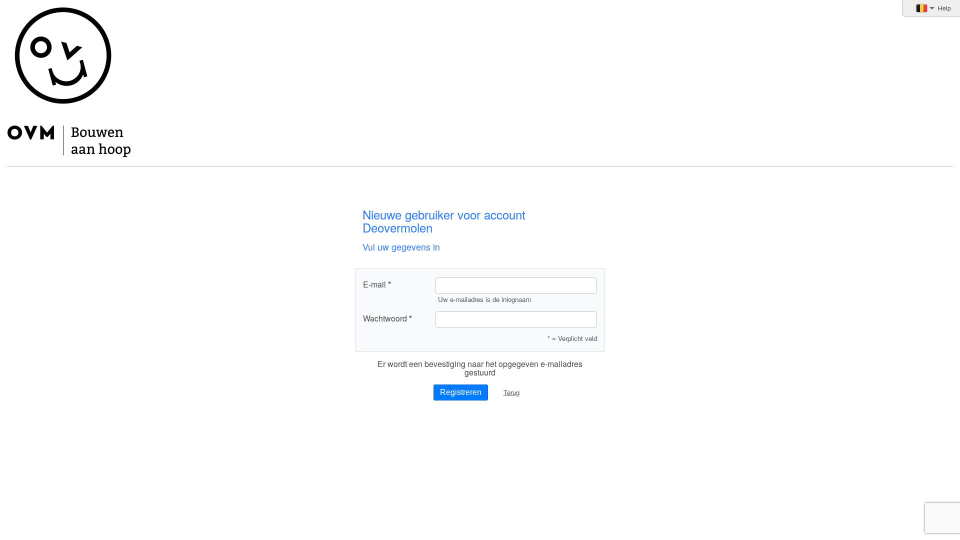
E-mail (374, 284)
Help (944, 8)
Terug (512, 392)
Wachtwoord (385, 318)
